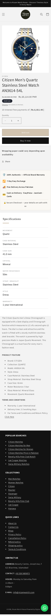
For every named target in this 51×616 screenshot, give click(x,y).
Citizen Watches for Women (20, 449)
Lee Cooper (13, 504)
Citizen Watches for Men (19, 445)
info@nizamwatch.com (23, 592)
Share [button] (7, 161)
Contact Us (13, 527)
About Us (12, 523)
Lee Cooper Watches (17, 460)
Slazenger (12, 493)
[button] (3, 14)
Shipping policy (15, 545)
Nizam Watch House (19, 609)
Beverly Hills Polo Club (18, 501)
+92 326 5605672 (22, 573)
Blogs (10, 530)
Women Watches (15, 482)
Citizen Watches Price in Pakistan (23, 453)
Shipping (5, 105)
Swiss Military (14, 497)
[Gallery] (25, 49)
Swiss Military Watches (18, 464)
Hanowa (12, 508)
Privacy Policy (14, 534)
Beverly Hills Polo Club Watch (21, 456)
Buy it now (25, 140)
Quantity (5, 115)
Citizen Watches (15, 441)
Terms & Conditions (17, 549)
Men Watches (14, 478)
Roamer (11, 490)
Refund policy (14, 541)
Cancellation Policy (17, 538)
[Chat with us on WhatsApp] (44, 608)
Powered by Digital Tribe (35, 609)
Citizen (11, 486)
